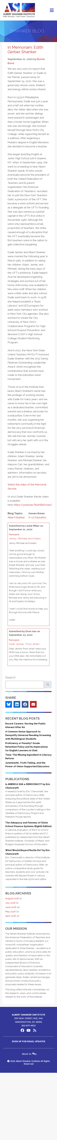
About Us (26, 1054)
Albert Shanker (16, 517)
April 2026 (10, 916)
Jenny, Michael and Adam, (25, 538)
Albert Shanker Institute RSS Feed (35, 1030)
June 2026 (10, 907)
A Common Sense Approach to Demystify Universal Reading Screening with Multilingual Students (28, 735)
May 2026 (10, 911)
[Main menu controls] (51, 10)
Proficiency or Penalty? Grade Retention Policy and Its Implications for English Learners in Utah (26, 747)
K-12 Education (37, 517)
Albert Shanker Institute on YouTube (29, 1030)
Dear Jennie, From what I (24, 644)
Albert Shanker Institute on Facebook (22, 1030)
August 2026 (12, 898)
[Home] (19, 10)
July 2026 (10, 903)
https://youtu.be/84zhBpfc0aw (32, 504)
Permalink (14, 534)
